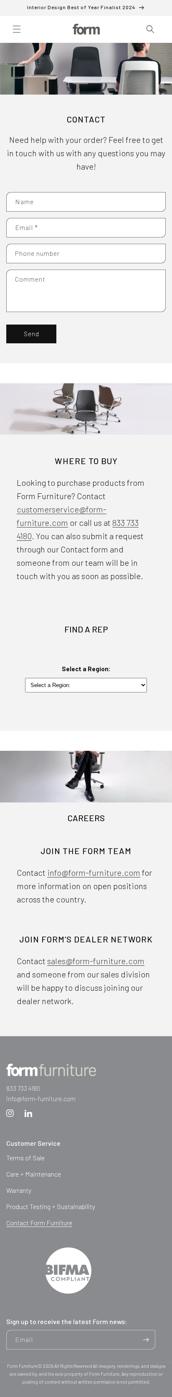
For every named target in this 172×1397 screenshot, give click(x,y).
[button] (17, 29)
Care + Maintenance (33, 1174)
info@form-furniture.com (93, 872)
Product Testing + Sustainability (50, 1206)
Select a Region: (86, 668)
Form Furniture (22, 1366)
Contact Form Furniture (39, 1223)
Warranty (18, 1190)
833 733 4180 (23, 1088)
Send (31, 333)
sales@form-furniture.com (95, 961)
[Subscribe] (146, 1340)
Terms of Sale (25, 1158)
